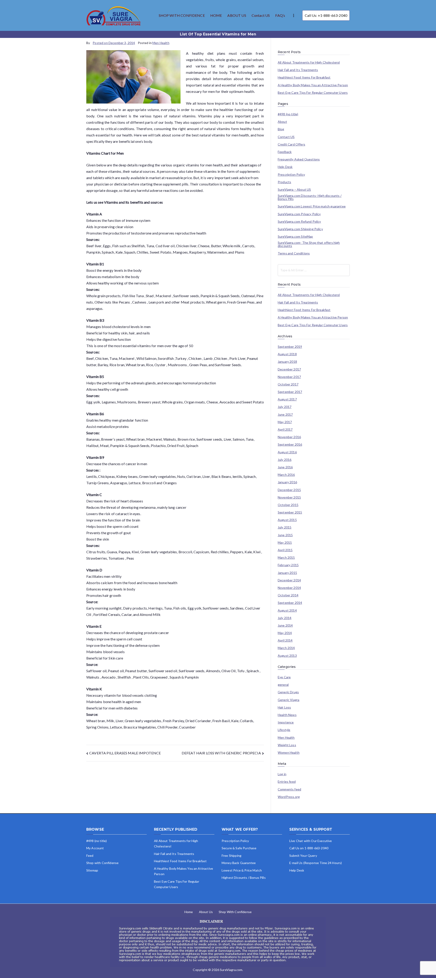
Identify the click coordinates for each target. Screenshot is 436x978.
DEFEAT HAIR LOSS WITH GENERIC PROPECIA (221, 753)
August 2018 (287, 354)
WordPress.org (289, 796)
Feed (90, 855)
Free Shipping (231, 855)
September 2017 (290, 391)
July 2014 (284, 618)
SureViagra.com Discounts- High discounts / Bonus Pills (310, 197)
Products (284, 182)
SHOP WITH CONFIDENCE (182, 15)
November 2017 (289, 376)
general (283, 684)
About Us (206, 912)
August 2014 (287, 610)
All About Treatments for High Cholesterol (309, 62)
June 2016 (285, 467)
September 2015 (290, 512)
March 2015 (286, 557)
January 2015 (287, 572)
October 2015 (288, 504)
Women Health (289, 752)
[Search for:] (313, 270)
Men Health (160, 43)
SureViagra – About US (294, 189)
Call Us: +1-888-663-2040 (326, 15)
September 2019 (290, 346)
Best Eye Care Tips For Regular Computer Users (313, 92)
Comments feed (289, 789)
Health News (287, 714)
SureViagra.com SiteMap (295, 236)
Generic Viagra (288, 699)
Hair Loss (284, 707)
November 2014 (289, 587)
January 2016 (287, 482)
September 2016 (290, 444)
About (282, 121)
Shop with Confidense (102, 863)
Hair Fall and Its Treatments (298, 70)
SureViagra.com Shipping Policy (300, 229)
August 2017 (287, 399)
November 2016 (289, 437)
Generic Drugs (288, 692)
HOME (216, 15)
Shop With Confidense (235, 912)
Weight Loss (287, 745)
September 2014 (290, 602)
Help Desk (285, 166)
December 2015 (289, 489)
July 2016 (284, 459)
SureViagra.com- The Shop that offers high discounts (309, 244)
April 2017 (285, 429)
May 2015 (285, 542)
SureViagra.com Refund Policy (299, 221)
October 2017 (288, 384)
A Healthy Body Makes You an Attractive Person (313, 85)
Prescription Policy (291, 174)
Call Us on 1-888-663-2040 (308, 848)
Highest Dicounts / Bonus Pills (244, 877)
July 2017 (284, 406)
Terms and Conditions (294, 253)
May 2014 (285, 633)
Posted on (114, 43)
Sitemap (92, 870)
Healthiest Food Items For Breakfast (304, 77)
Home (188, 912)
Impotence (286, 722)
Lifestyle (284, 729)
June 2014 (285, 625)
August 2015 (287, 519)
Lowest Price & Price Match (242, 870)
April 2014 (285, 640)
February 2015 (288, 565)
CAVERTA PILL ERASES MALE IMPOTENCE (125, 753)
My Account (95, 848)
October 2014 (288, 595)
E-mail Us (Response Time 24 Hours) (315, 863)
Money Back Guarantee (239, 863)
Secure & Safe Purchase (239, 848)
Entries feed (287, 781)
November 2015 (289, 497)
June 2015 (285, 535)
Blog (281, 129)
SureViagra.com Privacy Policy (299, 214)
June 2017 (285, 414)
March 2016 (286, 474)
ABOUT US (236, 15)
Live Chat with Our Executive (310, 841)
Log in (282, 774)
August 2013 (287, 655)
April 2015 (285, 550)
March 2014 (286, 648)
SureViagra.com (231, 970)
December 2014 (289, 580)
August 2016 (287, 452)
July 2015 (284, 527)
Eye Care (284, 677)
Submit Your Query (303, 855)
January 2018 (287, 361)
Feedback (285, 151)
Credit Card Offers (291, 144)
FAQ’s (280, 15)
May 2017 (285, 422)
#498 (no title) (288, 114)
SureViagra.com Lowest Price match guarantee (312, 206)
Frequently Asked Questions (299, 159)
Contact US (261, 15)
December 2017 (289, 369)
